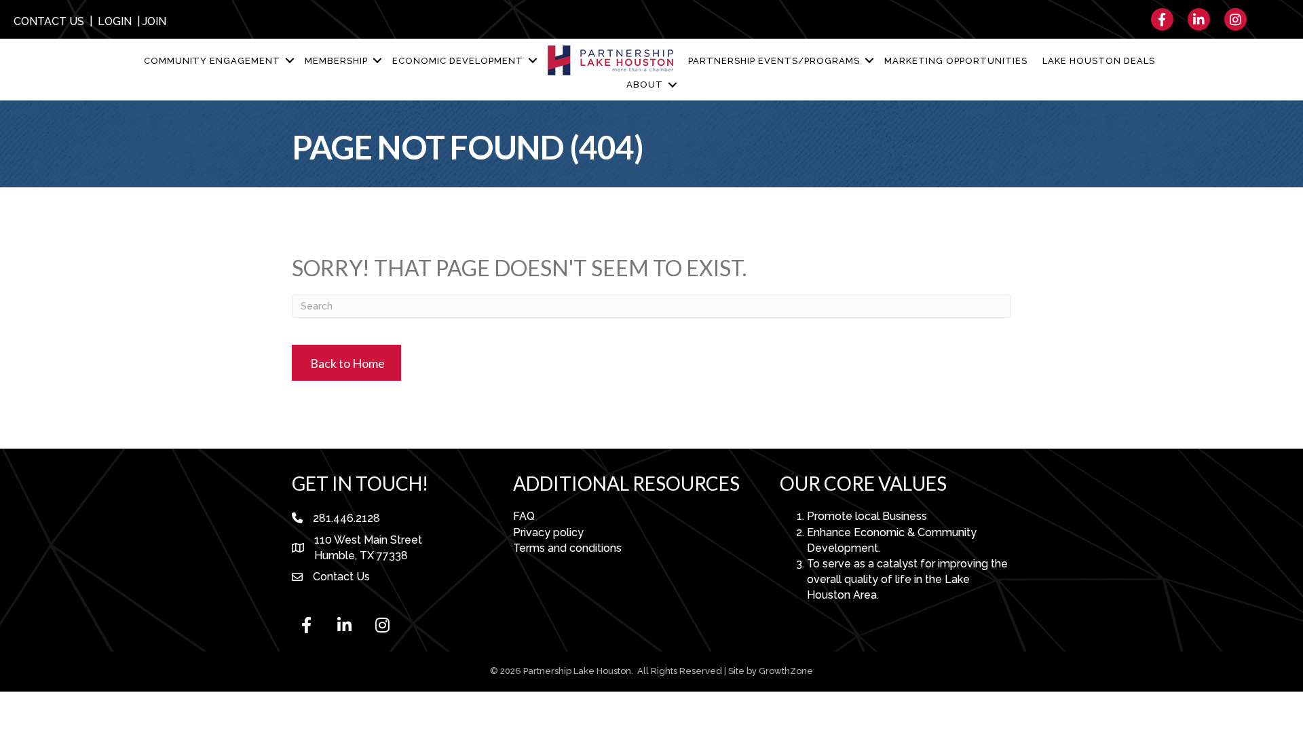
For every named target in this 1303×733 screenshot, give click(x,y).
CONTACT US (49, 21)
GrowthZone (786, 671)
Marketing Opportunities (955, 61)
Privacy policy (548, 532)
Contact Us (341, 576)
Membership (336, 61)
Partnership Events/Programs (774, 61)
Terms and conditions (567, 548)
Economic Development (457, 61)
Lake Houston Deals (1098, 61)
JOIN (154, 21)
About (644, 84)
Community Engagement (212, 61)
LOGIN (115, 21)
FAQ (524, 516)
